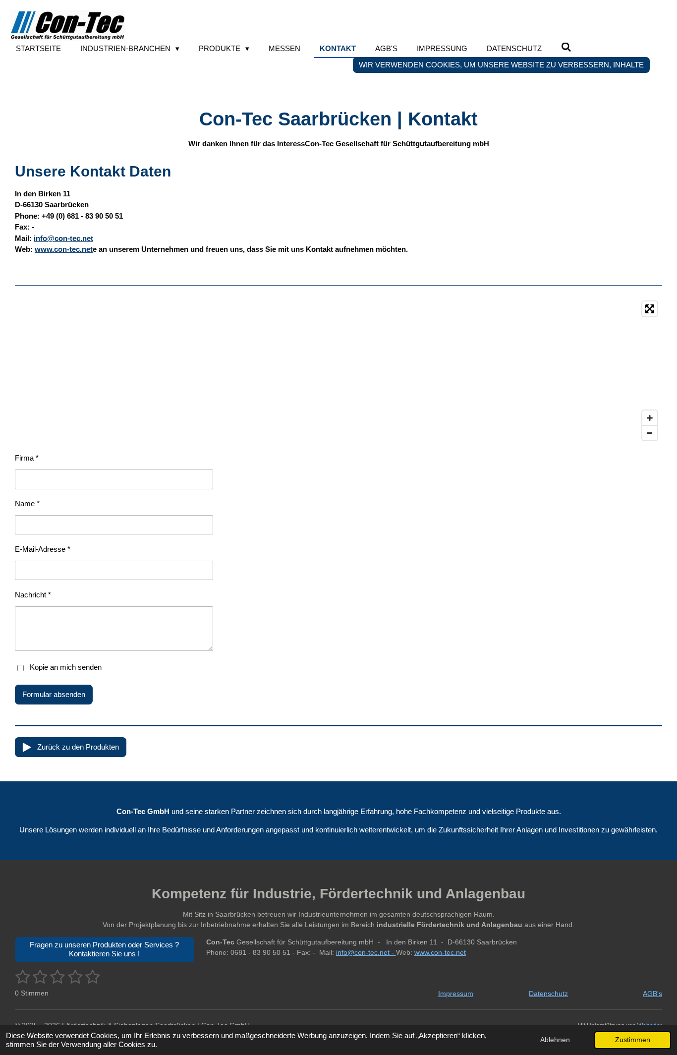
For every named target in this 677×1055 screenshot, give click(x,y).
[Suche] (566, 47)
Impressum (455, 993)
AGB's (652, 993)
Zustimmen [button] (632, 1040)
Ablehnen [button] (555, 1040)
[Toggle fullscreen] (649, 308)
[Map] (338, 370)
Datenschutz (548, 993)
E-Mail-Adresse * (42, 549)
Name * (27, 503)
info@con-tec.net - (366, 952)
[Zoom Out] (649, 432)
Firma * (27, 458)
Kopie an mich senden (66, 667)
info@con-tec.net (63, 238)
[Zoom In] (649, 417)
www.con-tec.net (64, 249)
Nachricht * (33, 594)
